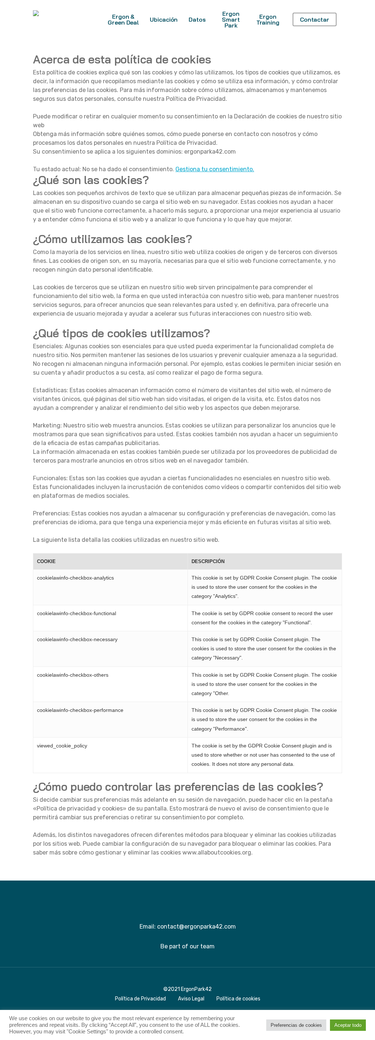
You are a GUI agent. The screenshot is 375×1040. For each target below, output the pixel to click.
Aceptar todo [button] (347, 1025)
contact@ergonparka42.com (196, 926)
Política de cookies (238, 999)
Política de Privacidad (140, 999)
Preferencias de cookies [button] (296, 1025)
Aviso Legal (191, 999)
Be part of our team (187, 946)
